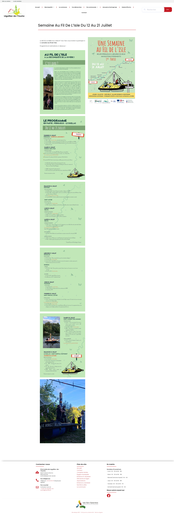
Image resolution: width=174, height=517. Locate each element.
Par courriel (44, 485)
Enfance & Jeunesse (83, 483)
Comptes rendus (82, 472)
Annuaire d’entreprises (110, 7)
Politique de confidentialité (87, 512)
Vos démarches (76, 7)
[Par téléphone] (37, 480)
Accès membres (17, 1)
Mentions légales (98, 512)
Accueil (37, 7)
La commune (63, 7)
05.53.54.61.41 (50, 481)
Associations (81, 481)
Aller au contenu (6, 1)
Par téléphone (45, 479)
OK (167, 9)
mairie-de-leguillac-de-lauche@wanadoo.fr (47, 489)
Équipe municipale (83, 474)
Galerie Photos (126, 7)
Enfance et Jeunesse (84, 476)
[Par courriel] (37, 487)
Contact (84, 12)
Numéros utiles (82, 485)
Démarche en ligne (83, 479)
